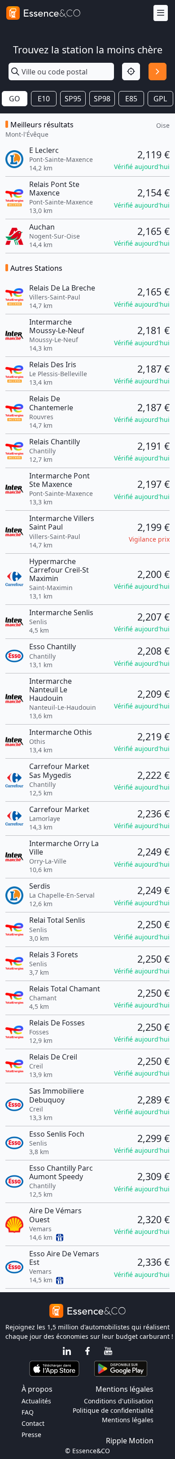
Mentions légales (127, 1420)
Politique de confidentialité (113, 1410)
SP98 (102, 99)
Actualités (36, 1401)
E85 (131, 99)
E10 (44, 99)
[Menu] (160, 13)
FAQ (28, 1412)
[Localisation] (131, 72)
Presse (31, 1434)
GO (14, 99)
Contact (33, 1423)
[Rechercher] (157, 72)
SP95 (73, 99)
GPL (160, 99)
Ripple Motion (129, 1441)
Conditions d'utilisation (118, 1401)
